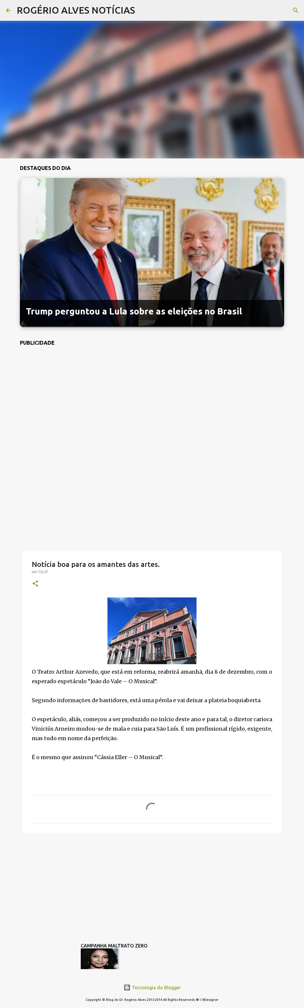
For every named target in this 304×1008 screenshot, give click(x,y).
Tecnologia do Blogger (156, 987)
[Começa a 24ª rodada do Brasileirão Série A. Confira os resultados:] (152, 324)
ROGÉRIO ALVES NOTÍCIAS (76, 10)
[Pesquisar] (143, 10)
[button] (35, 584)
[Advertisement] (152, 505)
